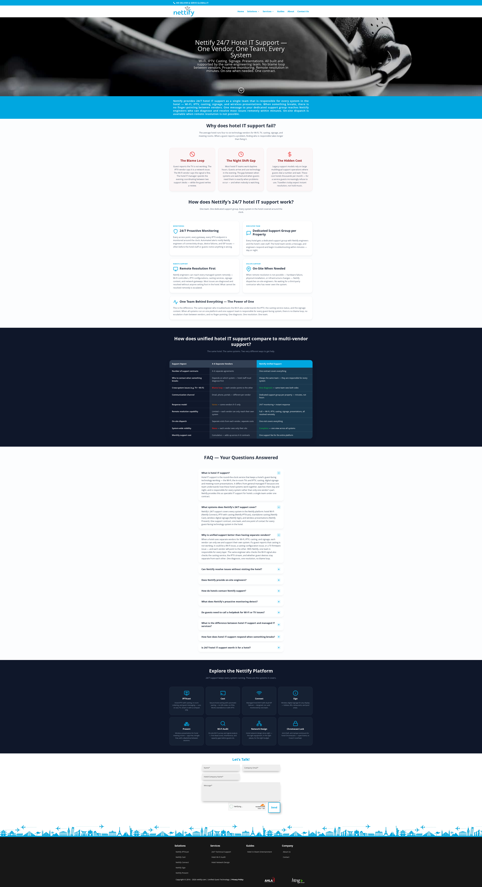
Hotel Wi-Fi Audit (219, 857)
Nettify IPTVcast (182, 852)
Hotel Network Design (221, 862)
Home (240, 12)
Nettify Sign (181, 867)
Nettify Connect (209, 514)
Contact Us (303, 12)
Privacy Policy (237, 879)
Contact (286, 857)
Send (274, 807)
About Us (287, 852)
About (291, 12)
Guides (280, 12)
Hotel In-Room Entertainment (259, 852)
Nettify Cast (181, 857)
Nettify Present (182, 873)
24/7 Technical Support (221, 852)
